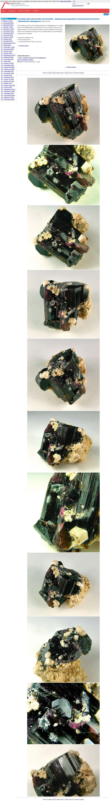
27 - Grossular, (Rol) (7, 73)
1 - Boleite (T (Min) (7, 21)
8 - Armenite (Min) (7, 35)
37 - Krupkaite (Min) (7, 93)
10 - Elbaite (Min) (6, 39)
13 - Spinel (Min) (6, 45)
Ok (74, 1)
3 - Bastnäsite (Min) (7, 25)
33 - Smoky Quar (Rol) (8, 85)
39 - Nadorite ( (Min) (7, 97)
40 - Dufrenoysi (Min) (8, 99)
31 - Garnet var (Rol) (7, 81)
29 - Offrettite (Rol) (7, 77)
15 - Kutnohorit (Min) (7, 49)
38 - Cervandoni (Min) (8, 95)
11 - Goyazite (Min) (7, 41)
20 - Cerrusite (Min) (7, 59)
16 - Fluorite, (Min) (6, 51)
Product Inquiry (24, 46)
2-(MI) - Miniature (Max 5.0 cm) (28, 58)
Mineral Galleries (24, 11)
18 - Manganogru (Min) (8, 55)
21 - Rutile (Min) (6, 61)
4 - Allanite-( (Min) (7, 27)
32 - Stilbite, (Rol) (6, 83)
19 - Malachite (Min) (7, 57)
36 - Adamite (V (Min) (8, 91)
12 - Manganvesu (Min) (8, 43)
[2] (66, 73)
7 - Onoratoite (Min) (7, 33)
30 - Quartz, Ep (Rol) (7, 79)
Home (4, 11)
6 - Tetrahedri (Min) (7, 31)
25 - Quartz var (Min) (7, 69)
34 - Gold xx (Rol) (6, 87)
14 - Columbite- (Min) (8, 47)
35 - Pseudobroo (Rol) (8, 89)
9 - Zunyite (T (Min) (7, 37)
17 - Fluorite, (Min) (6, 53)
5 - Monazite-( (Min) (7, 29)
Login (106, 14)
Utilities (35, 11)
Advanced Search (78, 6)
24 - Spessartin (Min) (7, 67)
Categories (12, 11)
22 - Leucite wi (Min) (7, 63)
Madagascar (42, 58)
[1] (54, 73)
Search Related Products (25, 60)
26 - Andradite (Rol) (7, 71)
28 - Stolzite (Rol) (6, 75)
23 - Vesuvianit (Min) (7, 65)
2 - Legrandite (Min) (7, 23)
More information (65, 1)
